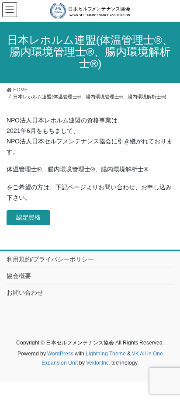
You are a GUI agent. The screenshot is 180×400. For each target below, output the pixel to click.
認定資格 (28, 217)
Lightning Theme (106, 354)
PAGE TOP (176, 376)
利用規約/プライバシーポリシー (50, 259)
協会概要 (19, 275)
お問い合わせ (25, 292)
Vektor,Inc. (98, 363)
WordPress (60, 354)
